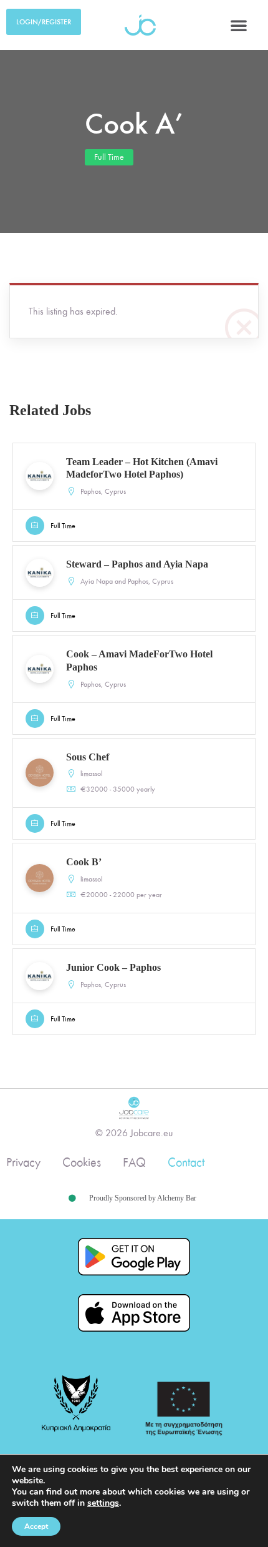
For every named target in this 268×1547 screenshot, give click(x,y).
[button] (239, 25)
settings (103, 1503)
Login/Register (43, 21)
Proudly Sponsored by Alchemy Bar (142, 1198)
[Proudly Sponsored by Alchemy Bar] (72, 1198)
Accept (36, 1526)
